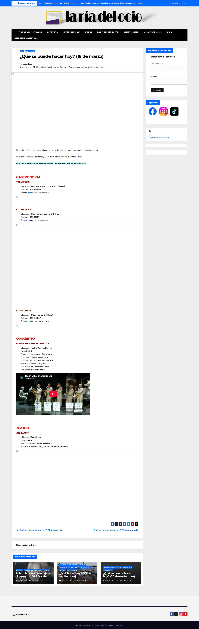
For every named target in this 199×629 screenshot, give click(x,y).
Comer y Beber (131, 32)
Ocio (170, 32)
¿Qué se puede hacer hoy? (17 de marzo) (114, 530)
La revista (52, 32)
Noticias (38, 570)
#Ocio (71, 67)
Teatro (62, 570)
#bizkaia (99, 67)
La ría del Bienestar (107, 32)
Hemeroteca (29, 51)
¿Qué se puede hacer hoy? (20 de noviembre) (119, 575)
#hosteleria (41, 67)
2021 (21, 51)
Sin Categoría (72, 570)
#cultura (63, 67)
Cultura (19, 570)
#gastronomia (53, 67)
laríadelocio (27, 64)
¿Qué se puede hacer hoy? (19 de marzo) (40, 530)
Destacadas (108, 570)
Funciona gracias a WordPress (87, 625)
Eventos (46, 570)
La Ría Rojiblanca (153, 32)
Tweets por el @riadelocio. (160, 137)
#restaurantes (81, 67)
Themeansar (118, 625)
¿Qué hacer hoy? (71, 32)
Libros (88, 32)
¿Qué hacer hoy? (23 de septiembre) (75, 575)
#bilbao (91, 67)
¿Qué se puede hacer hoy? (76, 564)
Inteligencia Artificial (26, 38)
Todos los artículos (30, 32)
